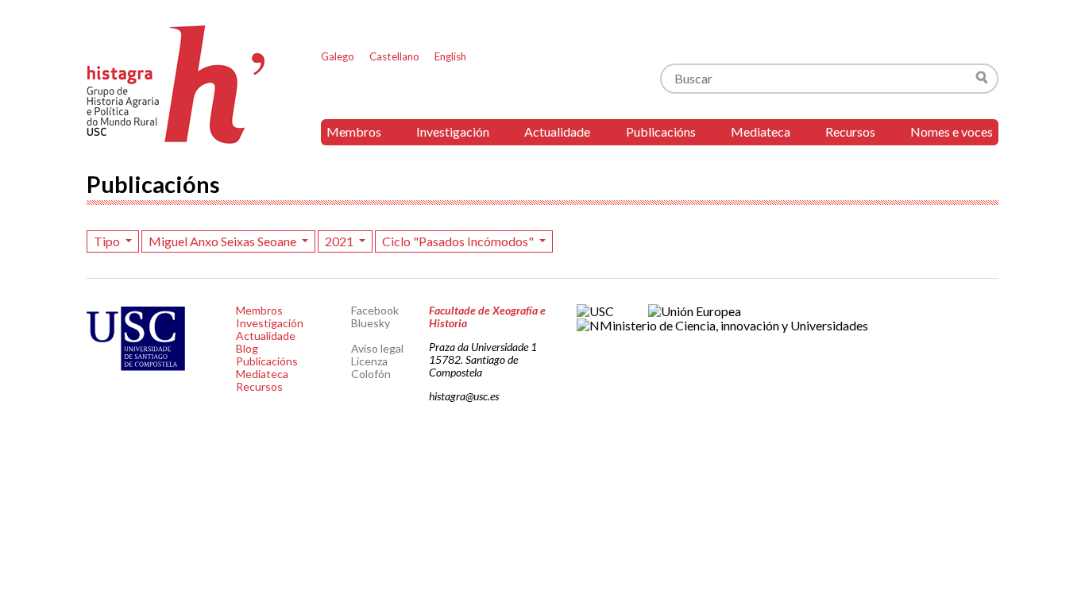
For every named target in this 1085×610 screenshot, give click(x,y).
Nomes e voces (951, 131)
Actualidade (557, 131)
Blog (247, 348)
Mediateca (760, 131)
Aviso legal (377, 348)
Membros (353, 131)
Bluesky (370, 323)
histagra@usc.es (464, 396)
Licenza (369, 361)
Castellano (394, 56)
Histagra (176, 84)
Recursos (850, 131)
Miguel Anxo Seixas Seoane (224, 241)
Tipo (108, 241)
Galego (337, 56)
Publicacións (661, 131)
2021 (340, 241)
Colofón (371, 373)
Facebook (375, 310)
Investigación (452, 131)
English (450, 56)
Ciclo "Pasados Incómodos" (459, 241)
